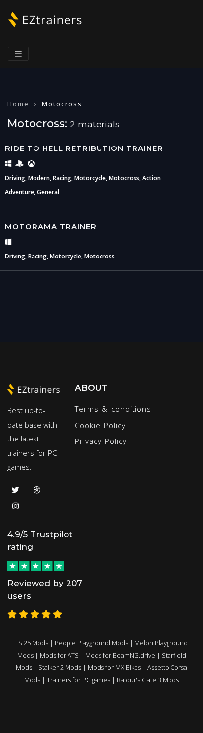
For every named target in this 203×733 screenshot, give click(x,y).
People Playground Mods (91, 642)
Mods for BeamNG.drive (120, 655)
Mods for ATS (59, 655)
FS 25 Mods (31, 642)
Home (18, 103)
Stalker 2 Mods (59, 667)
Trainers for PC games (78, 679)
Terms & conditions (113, 409)
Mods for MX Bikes (114, 667)
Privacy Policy (101, 441)
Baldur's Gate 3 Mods (148, 679)
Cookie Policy (100, 425)
